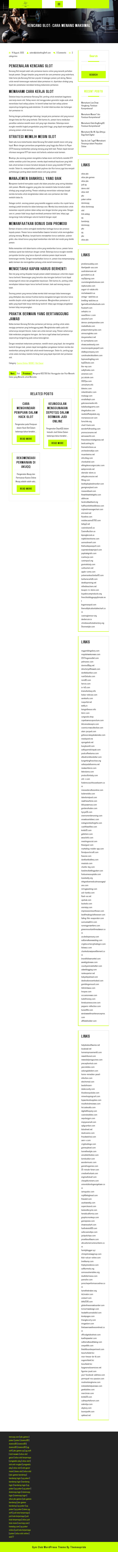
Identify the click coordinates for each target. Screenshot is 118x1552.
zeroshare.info (87, 384)
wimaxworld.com (88, 435)
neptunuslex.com (88, 285)
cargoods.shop (87, 716)
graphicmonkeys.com (90, 1217)
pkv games (24, 1436)
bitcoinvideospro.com (90, 723)
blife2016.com (87, 1301)
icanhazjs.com (87, 556)
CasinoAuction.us (88, 531)
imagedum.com (87, 1323)
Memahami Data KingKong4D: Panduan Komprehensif (93, 124)
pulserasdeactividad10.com (92, 575)
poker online (86, 199)
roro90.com (86, 679)
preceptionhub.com (89, 1063)
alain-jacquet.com (88, 731)
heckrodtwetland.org (89, 501)
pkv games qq (18, 1450)
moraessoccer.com (89, 417)
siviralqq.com (86, 907)
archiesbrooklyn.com (89, 450)
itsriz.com (85, 712)
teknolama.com (87, 771)
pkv (82, 195)
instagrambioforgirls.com (91, 822)
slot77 (11, 1536)
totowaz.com (86, 947)
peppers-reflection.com (91, 1006)
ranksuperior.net (88, 973)
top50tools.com (87, 362)
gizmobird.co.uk (87, 274)
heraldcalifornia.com (89, 1213)
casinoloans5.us (88, 527)
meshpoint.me (87, 738)
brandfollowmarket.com (91, 958)
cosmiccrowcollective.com (92, 727)
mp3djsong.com (87, 278)
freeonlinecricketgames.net (92, 439)
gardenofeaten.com (89, 808)
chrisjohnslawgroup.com (91, 1253)
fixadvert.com (86, 307)
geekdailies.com (88, 1389)
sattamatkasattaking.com (91, 1341)
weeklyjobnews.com (89, 962)
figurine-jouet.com (88, 1371)
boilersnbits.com (88, 793)
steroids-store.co (88, 472)
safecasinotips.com (89, 1231)
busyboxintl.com (88, 745)
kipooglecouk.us (87, 534)
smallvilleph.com (88, 399)
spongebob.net (87, 742)
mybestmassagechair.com (92, 509)
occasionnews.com (89, 995)
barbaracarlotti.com (89, 578)
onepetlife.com (87, 1345)
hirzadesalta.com (88, 1107)
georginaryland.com (89, 487)
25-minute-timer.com (90, 1169)
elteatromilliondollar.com (91, 756)
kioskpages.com (88, 1316)
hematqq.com (14, 1526)
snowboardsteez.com (90, 819)
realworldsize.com (88, 767)
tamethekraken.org (89, 1290)
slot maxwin (14, 1454)
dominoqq (85, 202)
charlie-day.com (88, 866)
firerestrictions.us (88, 446)
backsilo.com (86, 903)
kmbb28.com (86, 1396)
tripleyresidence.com (90, 1264)
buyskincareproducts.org (91, 593)
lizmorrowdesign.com (90, 1308)
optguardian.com (88, 1125)
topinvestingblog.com (90, 358)
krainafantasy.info (88, 690)
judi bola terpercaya (21, 1512)
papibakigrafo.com (88, 553)
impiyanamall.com (88, 1121)
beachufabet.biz (87, 1352)
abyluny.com (86, 1407)
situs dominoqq (87, 206)
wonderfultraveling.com (90, 428)
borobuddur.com (88, 1158)
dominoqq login (15, 1491)
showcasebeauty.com (90, 344)
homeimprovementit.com (91, 1052)
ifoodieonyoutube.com (90, 1092)
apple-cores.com (88, 571)
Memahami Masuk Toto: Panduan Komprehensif (90, 115)
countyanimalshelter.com (91, 965)
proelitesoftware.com (90, 1239)
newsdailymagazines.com (91, 1059)
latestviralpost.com (89, 797)
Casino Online (22, 363)
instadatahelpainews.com (91, 1385)
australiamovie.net (88, 270)
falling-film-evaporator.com (92, 918)
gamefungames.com (89, 1165)
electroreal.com (87, 1081)
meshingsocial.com (89, 841)
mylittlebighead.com (89, 1195)
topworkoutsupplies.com (91, 1099)
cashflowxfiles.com (89, 826)
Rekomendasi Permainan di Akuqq (26, 462)
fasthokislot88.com (89, 1228)
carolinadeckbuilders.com (91, 355)
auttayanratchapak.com (91, 749)
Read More (26, 438)
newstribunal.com (88, 1055)
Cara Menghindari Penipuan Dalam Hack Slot (26, 410)
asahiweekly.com (88, 1202)
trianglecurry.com (88, 1319)
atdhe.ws (85, 498)
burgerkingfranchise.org (91, 760)
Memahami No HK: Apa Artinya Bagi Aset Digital (93, 133)
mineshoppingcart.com (90, 1096)
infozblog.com (87, 457)
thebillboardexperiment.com (92, 1349)
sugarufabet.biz (87, 1360)
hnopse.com (86, 991)
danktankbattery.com (89, 859)
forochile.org (86, 421)
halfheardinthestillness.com (92, 505)
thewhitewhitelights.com (91, 494)
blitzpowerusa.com (89, 804)
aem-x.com (86, 1140)
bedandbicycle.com (89, 1209)
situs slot (85, 191)
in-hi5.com (85, 687)
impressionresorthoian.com (92, 910)
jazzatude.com (87, 377)
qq (82, 217)
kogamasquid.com (88, 604)
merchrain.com (87, 1393)
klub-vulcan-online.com (91, 1257)
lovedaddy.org (87, 877)
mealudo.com (86, 863)
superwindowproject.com (91, 549)
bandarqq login (15, 1478)
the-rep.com (86, 366)
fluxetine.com (86, 516)
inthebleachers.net (89, 586)
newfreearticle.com (89, 800)
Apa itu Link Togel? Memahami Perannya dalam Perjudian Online (93, 143)
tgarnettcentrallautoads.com (93, 303)
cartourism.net (87, 567)
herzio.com (86, 683)
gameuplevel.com (88, 1147)
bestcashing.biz (87, 443)
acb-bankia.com (88, 892)
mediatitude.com (88, 325)
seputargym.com (88, 1118)
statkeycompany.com (90, 351)
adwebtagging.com (89, 969)
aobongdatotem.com (89, 1070)
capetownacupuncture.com (92, 720)
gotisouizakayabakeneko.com (93, 734)
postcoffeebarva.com (90, 753)
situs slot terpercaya (23, 1457)
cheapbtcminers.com (90, 1180)
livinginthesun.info (88, 709)
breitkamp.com (87, 1261)
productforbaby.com (89, 775)
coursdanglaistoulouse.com (92, 281)
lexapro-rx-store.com (90, 589)
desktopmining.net (88, 582)
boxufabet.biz (86, 1363)
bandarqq (85, 221)
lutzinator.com (87, 1294)
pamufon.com (87, 1279)
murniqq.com (23, 1523)
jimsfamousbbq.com (89, 263)
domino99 (24, 1440)
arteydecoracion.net (89, 476)
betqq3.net (85, 523)
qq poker (25, 1478)
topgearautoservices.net (91, 1367)
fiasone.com (86, 855)
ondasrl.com (86, 1297)
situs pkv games (88, 177)
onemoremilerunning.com (91, 815)
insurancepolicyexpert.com (92, 347)
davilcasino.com (88, 1132)
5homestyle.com (88, 626)
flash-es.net (86, 896)
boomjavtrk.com (87, 1411)
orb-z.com (85, 778)
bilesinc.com (86, 388)
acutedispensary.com (90, 936)
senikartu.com (87, 698)
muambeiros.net (88, 454)
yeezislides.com (88, 1066)
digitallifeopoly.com (89, 1110)
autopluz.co (86, 311)
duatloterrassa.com (89, 1275)
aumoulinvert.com (88, 542)
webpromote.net (88, 468)
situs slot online (22, 1533)
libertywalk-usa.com (89, 267)
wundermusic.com (88, 1162)
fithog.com (85, 479)
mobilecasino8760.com (91, 520)
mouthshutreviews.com (90, 1103)
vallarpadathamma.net (90, 764)
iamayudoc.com (87, 1191)
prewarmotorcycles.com (91, 329)
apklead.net (86, 1415)
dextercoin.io (86, 619)
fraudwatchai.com (88, 1136)
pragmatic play (15, 1460)
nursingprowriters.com (90, 925)
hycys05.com (86, 811)
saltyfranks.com (87, 369)
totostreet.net (86, 1129)
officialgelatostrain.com (91, 1334)
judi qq (84, 184)
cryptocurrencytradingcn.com (93, 943)
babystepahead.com (89, 976)
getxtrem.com (87, 833)
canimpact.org (87, 560)
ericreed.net (86, 512)
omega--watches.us (89, 296)
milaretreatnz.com (88, 391)
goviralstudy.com (88, 564)
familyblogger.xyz (88, 1250)
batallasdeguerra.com (90, 406)
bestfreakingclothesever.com (93, 914)
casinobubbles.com (89, 1114)
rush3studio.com (88, 676)
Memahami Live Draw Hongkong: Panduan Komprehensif (89, 105)
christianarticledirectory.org (92, 622)
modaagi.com (86, 395)
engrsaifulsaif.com (89, 1176)
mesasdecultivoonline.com (92, 789)
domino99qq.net (87, 665)
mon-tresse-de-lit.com (90, 1356)
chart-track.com (88, 424)
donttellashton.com (89, 672)
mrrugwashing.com (89, 888)
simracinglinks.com (89, 333)
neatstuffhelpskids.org (90, 413)
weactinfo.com (87, 837)
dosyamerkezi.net (88, 336)
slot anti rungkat (15, 1464)
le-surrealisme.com (89, 340)
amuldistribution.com (90, 1154)
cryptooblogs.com (88, 1143)
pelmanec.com (87, 661)
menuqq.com (14, 1436)
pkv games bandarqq (18, 1474)
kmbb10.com (86, 830)
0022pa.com (86, 380)
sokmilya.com (87, 1404)
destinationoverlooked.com (92, 980)
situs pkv (84, 173)
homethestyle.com (88, 1151)
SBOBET (31, 363)
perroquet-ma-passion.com (92, 1378)
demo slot (85, 188)
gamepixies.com (88, 1220)
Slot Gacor (39, 363)
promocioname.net (89, 432)
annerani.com (87, 373)
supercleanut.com (88, 1206)
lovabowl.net (86, 1048)
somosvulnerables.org (90, 1272)
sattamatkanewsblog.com (91, 940)
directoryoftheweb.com (90, 668)
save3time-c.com (88, 314)
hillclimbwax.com (88, 987)
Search (94, 56)
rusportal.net (86, 701)
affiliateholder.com (89, 1020)
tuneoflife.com (87, 1009)
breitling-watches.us (89, 300)
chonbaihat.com (87, 461)
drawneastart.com (88, 1224)
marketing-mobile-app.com (92, 848)
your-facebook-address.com (93, 1374)
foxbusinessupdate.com (91, 874)
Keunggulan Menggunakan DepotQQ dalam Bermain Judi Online (57, 412)
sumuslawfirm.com (89, 921)
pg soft (28, 1450)
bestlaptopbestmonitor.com (92, 483)
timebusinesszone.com (90, 1002)
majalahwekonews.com (90, 654)
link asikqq (85, 213)
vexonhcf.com (87, 318)
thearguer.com (87, 844)
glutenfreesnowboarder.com (92, 1305)
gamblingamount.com (90, 984)
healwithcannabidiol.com (91, 1312)
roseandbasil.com (88, 490)
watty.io (84, 705)
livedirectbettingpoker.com (92, 870)
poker (11, 1440)
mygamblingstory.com (90, 650)
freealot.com (86, 1198)
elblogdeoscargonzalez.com (92, 465)
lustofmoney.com (88, 998)
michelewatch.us (88, 292)
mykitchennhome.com (90, 538)
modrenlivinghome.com (90, 1382)
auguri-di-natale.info (89, 289)
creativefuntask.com (89, 1173)
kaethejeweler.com (89, 1338)
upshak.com (86, 899)
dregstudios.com (88, 410)
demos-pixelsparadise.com (92, 322)
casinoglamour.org (89, 615)
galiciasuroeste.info (89, 402)
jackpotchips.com (88, 1235)
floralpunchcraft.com (89, 852)
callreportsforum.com (90, 1400)
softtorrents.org (87, 1268)
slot (82, 210)
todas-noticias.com (89, 694)
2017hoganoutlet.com (90, 657)
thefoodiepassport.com (90, 545)
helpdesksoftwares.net (90, 1044)
